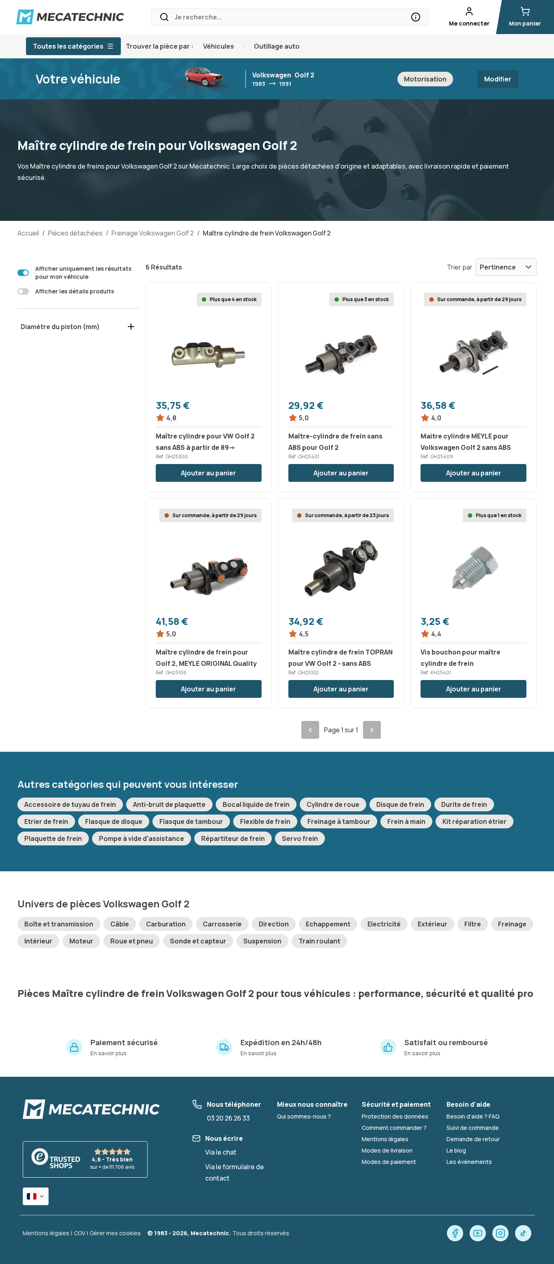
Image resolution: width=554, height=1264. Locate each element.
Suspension (262, 941)
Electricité (384, 924)
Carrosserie (222, 924)
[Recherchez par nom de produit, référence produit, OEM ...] (416, 17)
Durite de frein (464, 804)
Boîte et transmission (58, 924)
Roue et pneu (131, 941)
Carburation (166, 924)
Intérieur (38, 941)
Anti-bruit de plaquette (169, 804)
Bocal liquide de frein (256, 804)
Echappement (328, 924)
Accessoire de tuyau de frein (70, 804)
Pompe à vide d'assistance (141, 838)
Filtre (472, 924)
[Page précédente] (310, 730)
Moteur (81, 941)
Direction (274, 924)
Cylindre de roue (333, 804)
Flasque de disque (113, 821)
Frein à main (406, 821)
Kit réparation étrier (474, 821)
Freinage (512, 924)
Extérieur (432, 924)
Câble (119, 924)
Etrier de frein (46, 821)
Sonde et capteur (198, 941)
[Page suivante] (372, 730)
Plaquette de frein (53, 838)
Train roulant (319, 941)
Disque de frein (400, 804)
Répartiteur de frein (233, 838)
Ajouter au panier (208, 472)
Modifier (497, 79)
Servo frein (300, 838)
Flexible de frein (265, 821)
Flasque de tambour (191, 821)
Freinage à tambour (338, 821)
